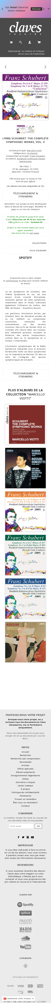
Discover (36, 9)
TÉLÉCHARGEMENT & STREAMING (25, 195)
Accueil (25, 751)
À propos (25, 789)
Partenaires (25, 795)
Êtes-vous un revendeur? (25, 802)
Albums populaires (25, 772)
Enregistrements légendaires (25, 775)
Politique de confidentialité (25, 792)
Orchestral (32, 153)
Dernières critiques (25, 782)
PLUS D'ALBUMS (38, 250)
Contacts (25, 806)
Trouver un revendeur (25, 799)
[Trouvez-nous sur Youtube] (25, 946)
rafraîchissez (12, 280)
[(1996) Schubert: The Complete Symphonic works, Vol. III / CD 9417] (25, 555)
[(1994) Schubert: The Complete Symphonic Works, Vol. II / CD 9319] (25, 598)
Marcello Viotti (34, 150)
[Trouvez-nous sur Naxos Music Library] (25, 929)
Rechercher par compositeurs (25, 758)
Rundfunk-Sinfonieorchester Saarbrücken (31, 160)
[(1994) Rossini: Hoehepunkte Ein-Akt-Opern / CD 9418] (25, 642)
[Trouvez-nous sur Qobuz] (25, 912)
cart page (34, 233)
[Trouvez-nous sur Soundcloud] (25, 937)
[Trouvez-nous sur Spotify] (25, 904)
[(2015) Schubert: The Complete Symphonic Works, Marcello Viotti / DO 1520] (25, 424)
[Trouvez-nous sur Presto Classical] (25, 920)
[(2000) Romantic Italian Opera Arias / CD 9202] (25, 467)
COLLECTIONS (39, 243)
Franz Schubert (37, 156)
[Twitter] (23, 837)
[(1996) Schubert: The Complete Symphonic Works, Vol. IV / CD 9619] (25, 511)
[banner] (26, 28)
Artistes (25, 765)
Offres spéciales (25, 768)
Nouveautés (26, 762)
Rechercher (25, 755)
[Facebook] (18, 837)
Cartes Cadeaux (25, 785)
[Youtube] (32, 837)
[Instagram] (27, 837)
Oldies (25, 779)
